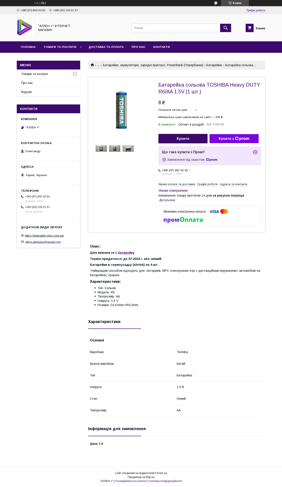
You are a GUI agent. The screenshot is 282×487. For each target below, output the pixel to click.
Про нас (138, 47)
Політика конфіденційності (165, 481)
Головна (28, 47)
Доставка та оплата (106, 47)
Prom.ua (162, 473)
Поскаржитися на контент (131, 481)
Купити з (226, 138)
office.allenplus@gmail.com (43, 241)
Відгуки (26, 92)
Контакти (161, 47)
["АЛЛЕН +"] (25, 35)
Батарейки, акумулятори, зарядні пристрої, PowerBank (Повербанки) (153, 65)
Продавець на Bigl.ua (141, 477)
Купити (183, 138)
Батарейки (214, 65)
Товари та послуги (59, 47)
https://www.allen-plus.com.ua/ (44, 235)
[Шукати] (225, 28)
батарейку (126, 252)
